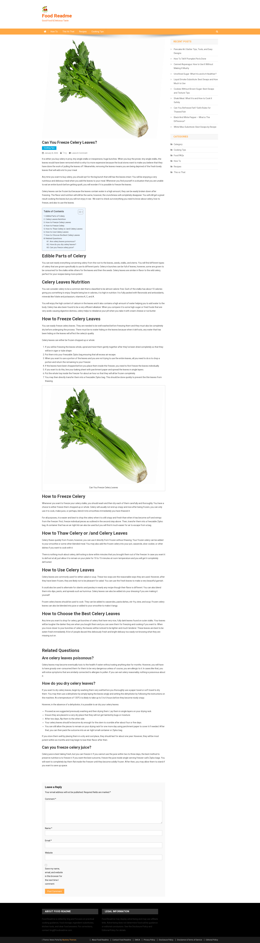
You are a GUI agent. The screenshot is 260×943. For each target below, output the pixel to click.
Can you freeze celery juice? (62, 247)
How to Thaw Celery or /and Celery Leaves (64, 229)
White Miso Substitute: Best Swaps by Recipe (195, 127)
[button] (79, 211)
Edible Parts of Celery (55, 216)
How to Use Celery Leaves (57, 232)
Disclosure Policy (166, 940)
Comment (50, 799)
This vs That (68, 31)
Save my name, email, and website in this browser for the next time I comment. (54, 876)
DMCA (137, 940)
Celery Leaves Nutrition (56, 219)
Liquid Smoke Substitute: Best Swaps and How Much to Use (196, 81)
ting (64, 153)
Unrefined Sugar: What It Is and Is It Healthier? (195, 74)
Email (48, 840)
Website (49, 853)
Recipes (83, 31)
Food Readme (57, 16)
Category (178, 144)
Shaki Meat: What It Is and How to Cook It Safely (193, 100)
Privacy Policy (149, 940)
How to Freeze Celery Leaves (58, 222)
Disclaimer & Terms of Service (189, 940)
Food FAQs (179, 155)
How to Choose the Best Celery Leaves (63, 235)
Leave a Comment (79, 153)
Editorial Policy (212, 940)
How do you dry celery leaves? (63, 244)
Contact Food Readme (121, 940)
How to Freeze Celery (55, 226)
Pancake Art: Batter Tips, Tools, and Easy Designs (193, 51)
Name (48, 828)
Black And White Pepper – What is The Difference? (192, 119)
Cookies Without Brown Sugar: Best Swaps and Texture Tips (194, 91)
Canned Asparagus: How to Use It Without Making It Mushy (193, 66)
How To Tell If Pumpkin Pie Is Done (190, 59)
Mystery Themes (69, 940)
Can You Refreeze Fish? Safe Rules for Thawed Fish (192, 110)
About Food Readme (100, 940)
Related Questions (54, 238)
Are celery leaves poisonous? (62, 241)
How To (54, 31)
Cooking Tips (97, 31)
